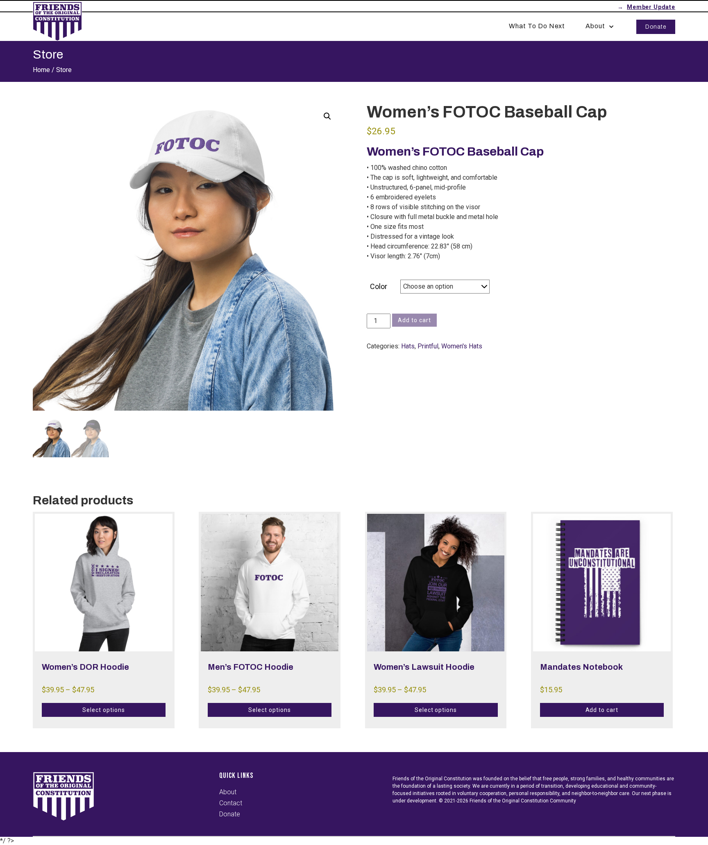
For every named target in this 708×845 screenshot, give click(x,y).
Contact (230, 803)
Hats (408, 346)
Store (64, 70)
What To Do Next (537, 26)
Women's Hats (461, 346)
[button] (327, 116)
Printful (428, 346)
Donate (655, 27)
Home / (43, 70)
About (595, 26)
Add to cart (414, 320)
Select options (103, 710)
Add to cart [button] (602, 710)
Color (378, 286)
